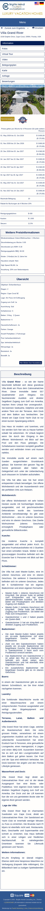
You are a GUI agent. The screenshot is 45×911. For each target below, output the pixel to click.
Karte (4, 70)
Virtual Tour (7, 54)
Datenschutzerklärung (36, 908)
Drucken (38, 28)
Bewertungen (8, 81)
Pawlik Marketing (17, 908)
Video (5, 59)
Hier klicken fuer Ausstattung (30, 363)
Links (25, 908)
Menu (22, 22)
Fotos (4, 48)
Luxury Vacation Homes (22, 13)
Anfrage (6, 76)
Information (8, 43)
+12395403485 (9, 902)
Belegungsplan (9, 65)
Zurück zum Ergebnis (15, 28)
